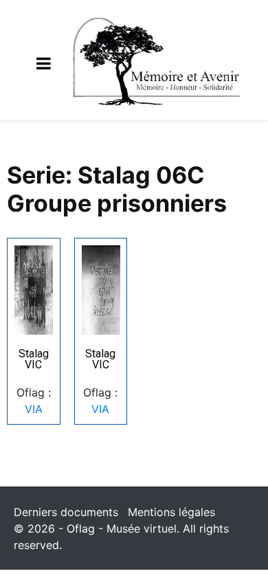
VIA (34, 409)
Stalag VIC (34, 359)
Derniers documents (66, 512)
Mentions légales (171, 512)
